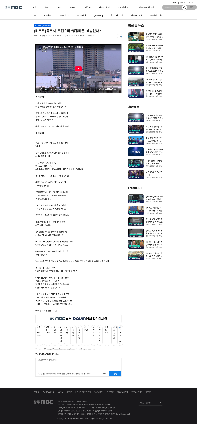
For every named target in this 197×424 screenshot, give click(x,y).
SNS (181, 3)
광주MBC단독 (136, 15)
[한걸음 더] (98, 15)
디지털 (34, 7)
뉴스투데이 (81, 15)
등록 (115, 374)
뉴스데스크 (64, 15)
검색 (184, 7)
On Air (174, 3)
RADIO (72, 7)
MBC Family (145, 403)
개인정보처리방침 (136, 392)
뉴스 (47, 7)
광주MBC (13, 7)
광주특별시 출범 (156, 15)
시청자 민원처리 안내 (84, 392)
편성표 (88, 7)
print (121, 36)
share (117, 36)
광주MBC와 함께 (146, 7)
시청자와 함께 (124, 7)
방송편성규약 (98, 392)
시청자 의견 (70, 392)
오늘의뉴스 (48, 15)
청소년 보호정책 (122, 392)
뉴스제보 (60, 392)
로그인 (191, 3)
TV (59, 7)
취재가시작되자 (117, 15)
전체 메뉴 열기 (191, 7)
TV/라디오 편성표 (48, 392)
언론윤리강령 (110, 392)
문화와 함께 (104, 7)
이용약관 (148, 392)
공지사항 (37, 392)
